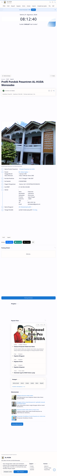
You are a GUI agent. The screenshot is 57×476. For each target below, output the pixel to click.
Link (29, 9)
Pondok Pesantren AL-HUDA (27, 169)
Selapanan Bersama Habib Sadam (25, 395)
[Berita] (24, 6)
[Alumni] (22, 383)
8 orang (35, 210)
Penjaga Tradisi (47, 468)
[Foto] (20, 370)
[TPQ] (49, 6)
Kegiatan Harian (18, 361)
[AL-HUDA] (4, 2)
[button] (2, 2)
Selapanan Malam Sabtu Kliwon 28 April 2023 (28, 409)
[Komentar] (37, 325)
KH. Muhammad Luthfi (25, 207)
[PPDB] (4, 6)
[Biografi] (13, 6)
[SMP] (53, 6)
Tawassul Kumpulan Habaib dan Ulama (24, 346)
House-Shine (47, 469)
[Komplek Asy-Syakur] (42, 6)
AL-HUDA (9, 1)
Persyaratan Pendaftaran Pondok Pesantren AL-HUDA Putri (31, 416)
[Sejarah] (34, 6)
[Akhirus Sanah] (16, 383)
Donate (32, 466)
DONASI (33, 9)
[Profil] (8, 6)
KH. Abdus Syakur (23, 172)
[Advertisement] (28, 39)
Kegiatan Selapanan (19, 367)
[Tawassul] (25, 344)
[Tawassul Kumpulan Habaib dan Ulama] (28, 333)
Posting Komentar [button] (28, 298)
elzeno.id (46, 466)
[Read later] (49, 91)
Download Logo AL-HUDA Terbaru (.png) (24, 372)
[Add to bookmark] (44, 325)
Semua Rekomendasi (17, 424)
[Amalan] (28, 6)
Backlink (32, 469)
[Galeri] (23, 370)
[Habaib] (21, 344)
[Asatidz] (32, 383)
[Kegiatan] (19, 6)
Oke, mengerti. (20, 471)
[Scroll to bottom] (54, 470)
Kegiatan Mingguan (19, 356)
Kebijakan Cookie (8, 471)
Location (32, 468)
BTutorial (54, 473)
